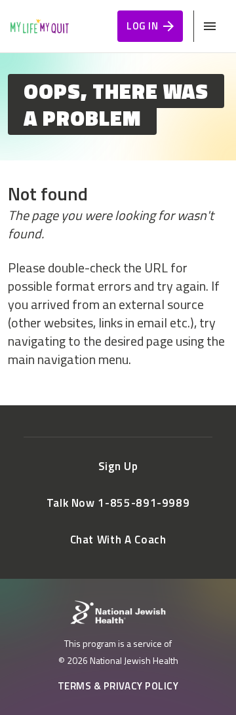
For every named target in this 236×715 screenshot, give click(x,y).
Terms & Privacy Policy (118, 685)
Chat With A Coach (118, 539)
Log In (142, 25)
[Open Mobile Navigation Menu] (210, 26)
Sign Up (118, 466)
